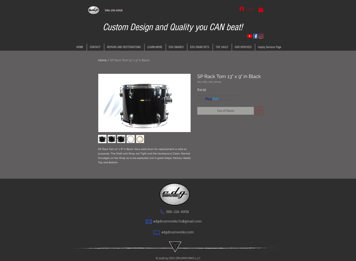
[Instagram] (261, 36)
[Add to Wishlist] (259, 111)
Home (102, 60)
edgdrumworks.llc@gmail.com (177, 221)
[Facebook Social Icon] (255, 36)
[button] (260, 9)
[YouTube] (249, 36)
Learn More (226, 99)
